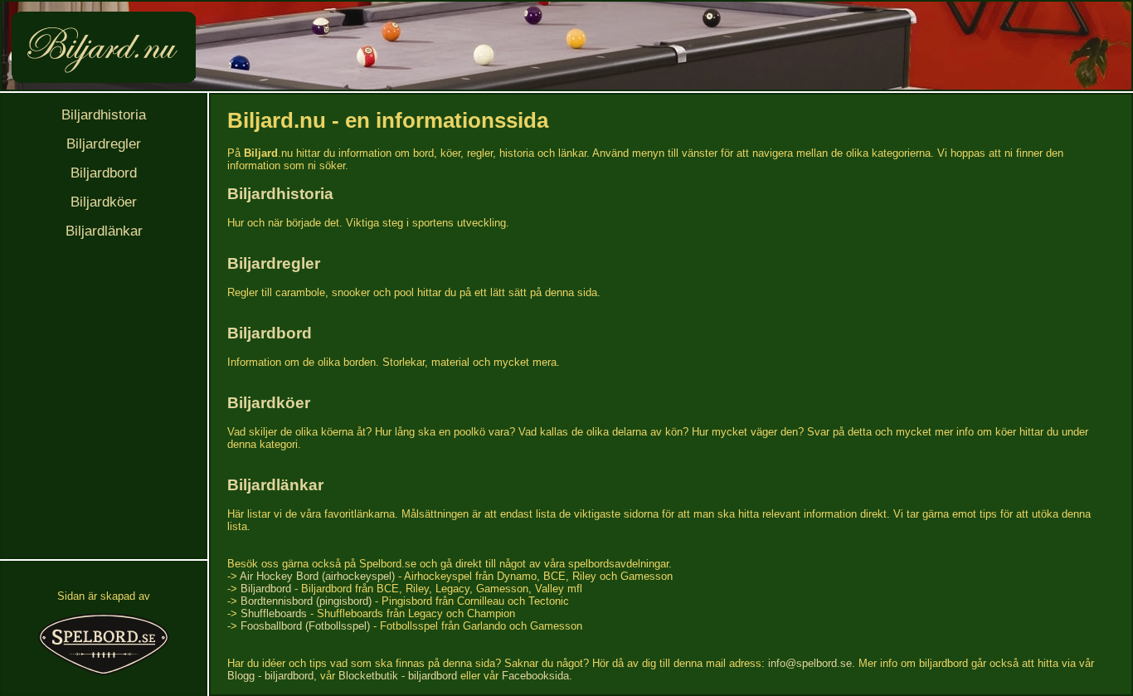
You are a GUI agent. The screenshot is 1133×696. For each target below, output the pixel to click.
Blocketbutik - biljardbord (397, 675)
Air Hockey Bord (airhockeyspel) (317, 576)
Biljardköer (104, 202)
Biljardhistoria (103, 115)
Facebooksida (535, 675)
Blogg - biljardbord (270, 675)
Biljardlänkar (104, 231)
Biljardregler (103, 144)
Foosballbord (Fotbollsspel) (305, 626)
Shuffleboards (274, 613)
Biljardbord (104, 173)
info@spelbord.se (810, 663)
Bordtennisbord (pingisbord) (306, 601)
